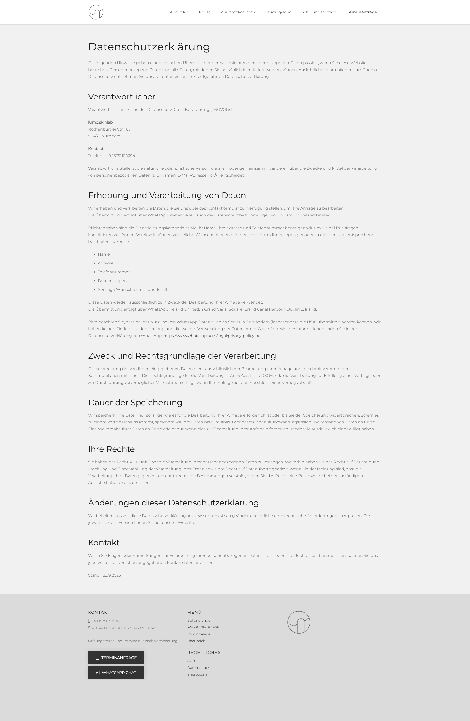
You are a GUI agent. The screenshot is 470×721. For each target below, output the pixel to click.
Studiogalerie (198, 634)
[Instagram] (368, 700)
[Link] (96, 12)
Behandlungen (199, 620)
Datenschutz (198, 667)
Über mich (196, 641)
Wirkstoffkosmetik (203, 627)
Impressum (197, 674)
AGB (191, 661)
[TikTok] (377, 700)
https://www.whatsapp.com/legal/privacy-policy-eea (213, 335)
